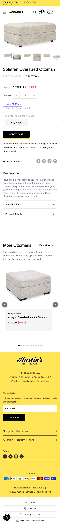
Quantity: (7, 95)
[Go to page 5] (28, 345)
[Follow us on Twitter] (10, 456)
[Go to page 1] (19, 345)
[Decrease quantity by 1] (16, 95)
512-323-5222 (33, 373)
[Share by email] (55, 161)
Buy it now (16, 122)
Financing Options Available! (19, 108)
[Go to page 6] (31, 345)
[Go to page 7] (33, 345)
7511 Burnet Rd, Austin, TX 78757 (10, 3)
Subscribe (14, 417)
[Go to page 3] (23, 345)
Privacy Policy (39, 487)
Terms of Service (22, 487)
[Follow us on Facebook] (5, 456)
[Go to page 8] (36, 345)
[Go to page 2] (21, 345)
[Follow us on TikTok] (22, 456)
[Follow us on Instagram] (16, 456)
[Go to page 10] (41, 345)
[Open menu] (4, 12)
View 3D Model (13, 104)
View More (44, 245)
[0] (40, 12)
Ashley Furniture (12, 76)
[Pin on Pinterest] (44, 161)
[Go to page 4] (26, 345)
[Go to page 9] (38, 345)
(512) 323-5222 (30, 2)
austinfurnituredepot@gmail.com (33, 381)
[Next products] (55, 304)
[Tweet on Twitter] (49, 161)
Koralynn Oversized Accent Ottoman (27, 317)
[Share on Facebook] (38, 161)
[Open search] (34, 12)
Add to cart (16, 134)
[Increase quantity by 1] (34, 95)
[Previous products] (4, 304)
